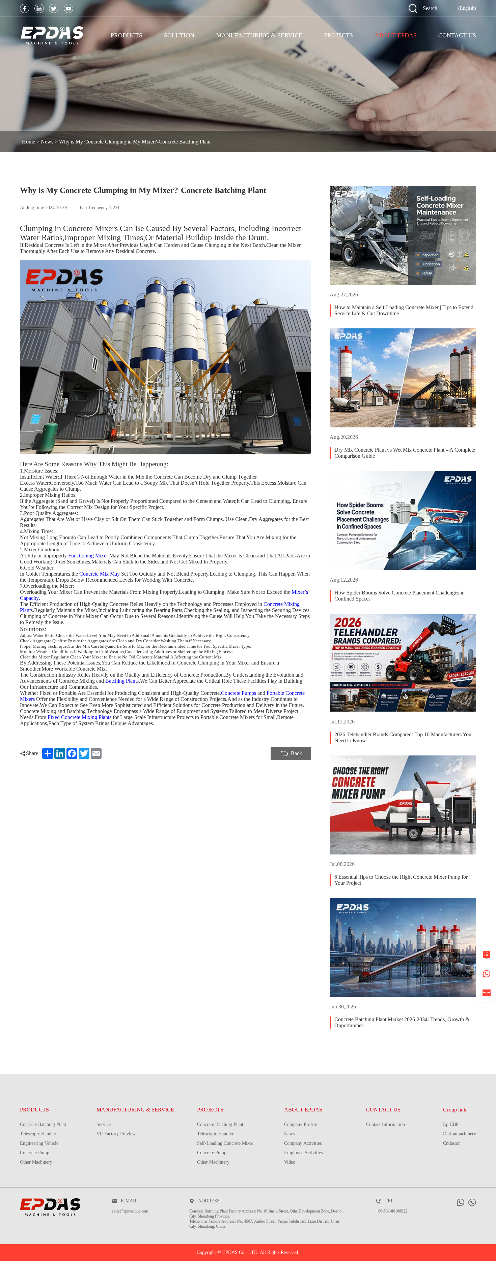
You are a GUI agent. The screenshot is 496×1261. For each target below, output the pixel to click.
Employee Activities (303, 1152)
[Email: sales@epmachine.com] (486, 992)
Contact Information (385, 1124)
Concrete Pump (34, 1152)
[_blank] (24, 8)
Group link (454, 1109)
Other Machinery (36, 1162)
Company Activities (303, 1143)
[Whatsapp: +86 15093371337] (486, 973)
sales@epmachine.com (130, 1211)
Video (289, 1162)
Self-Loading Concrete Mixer (225, 1143)
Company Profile (300, 1124)
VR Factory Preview (116, 1133)
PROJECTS (338, 35)
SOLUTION (179, 35)
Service (104, 1124)
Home (28, 141)
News (47, 141)
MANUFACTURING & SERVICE (259, 35)
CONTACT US (383, 1109)
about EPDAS (396, 35)
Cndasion (452, 1143)
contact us (457, 35)
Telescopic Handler (38, 1133)
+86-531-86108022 (391, 1211)
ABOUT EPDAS (303, 1109)
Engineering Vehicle (39, 1143)
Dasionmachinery (459, 1133)
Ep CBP (451, 1124)
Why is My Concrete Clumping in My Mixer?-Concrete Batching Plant (135, 141)
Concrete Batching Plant (43, 1124)
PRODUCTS (126, 35)
